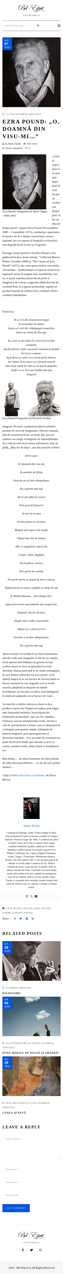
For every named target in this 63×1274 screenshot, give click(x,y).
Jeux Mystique (16, 1103)
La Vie (10, 114)
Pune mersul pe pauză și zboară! (30, 1052)
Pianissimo (11, 993)
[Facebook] (27, 896)
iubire (6, 913)
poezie (28, 913)
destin (28, 908)
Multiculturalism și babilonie (28, 775)
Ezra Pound (42, 908)
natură (17, 913)
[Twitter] (31, 896)
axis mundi (14, 908)
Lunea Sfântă (14, 1112)
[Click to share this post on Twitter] (21, 919)
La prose (34, 1043)
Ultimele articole (28, 114)
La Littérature (16, 1043)
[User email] (36, 896)
